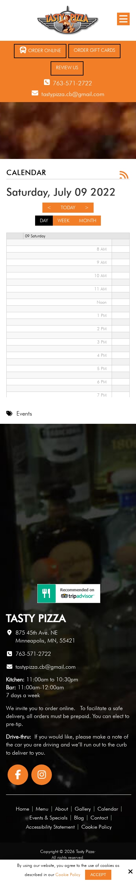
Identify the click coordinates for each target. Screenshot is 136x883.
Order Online (44, 50)
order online (59, 708)
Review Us (67, 67)
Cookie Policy (67, 874)
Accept (98, 875)
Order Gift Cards (94, 50)
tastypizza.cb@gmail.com (72, 93)
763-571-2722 (72, 83)
